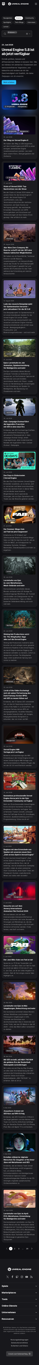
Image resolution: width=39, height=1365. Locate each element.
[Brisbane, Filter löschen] (16, 32)
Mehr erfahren (8, 82)
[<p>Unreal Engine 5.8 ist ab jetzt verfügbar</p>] (19, 76)
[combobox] (16, 35)
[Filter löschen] (27, 34)
